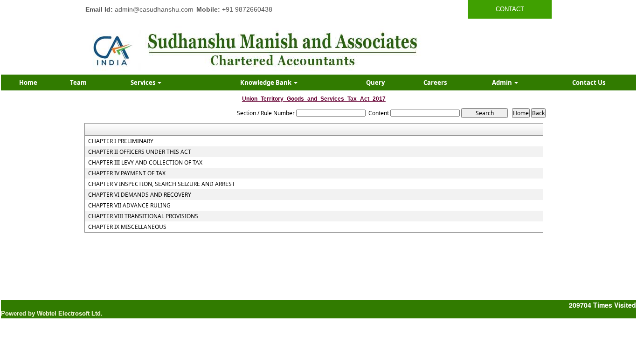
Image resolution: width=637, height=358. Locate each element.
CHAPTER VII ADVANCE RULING (129, 205)
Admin (502, 82)
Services (144, 82)
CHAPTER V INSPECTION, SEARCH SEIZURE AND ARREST (161, 184)
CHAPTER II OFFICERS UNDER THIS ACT (139, 152)
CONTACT (510, 9)
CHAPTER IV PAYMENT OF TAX (127, 173)
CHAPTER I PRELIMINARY (120, 141)
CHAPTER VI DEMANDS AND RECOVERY (139, 195)
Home (28, 82)
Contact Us (588, 82)
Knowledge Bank (266, 82)
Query (375, 82)
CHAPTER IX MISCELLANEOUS (127, 227)
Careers (435, 82)
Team (78, 82)
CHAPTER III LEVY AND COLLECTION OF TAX (145, 162)
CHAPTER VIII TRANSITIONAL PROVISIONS (143, 216)
